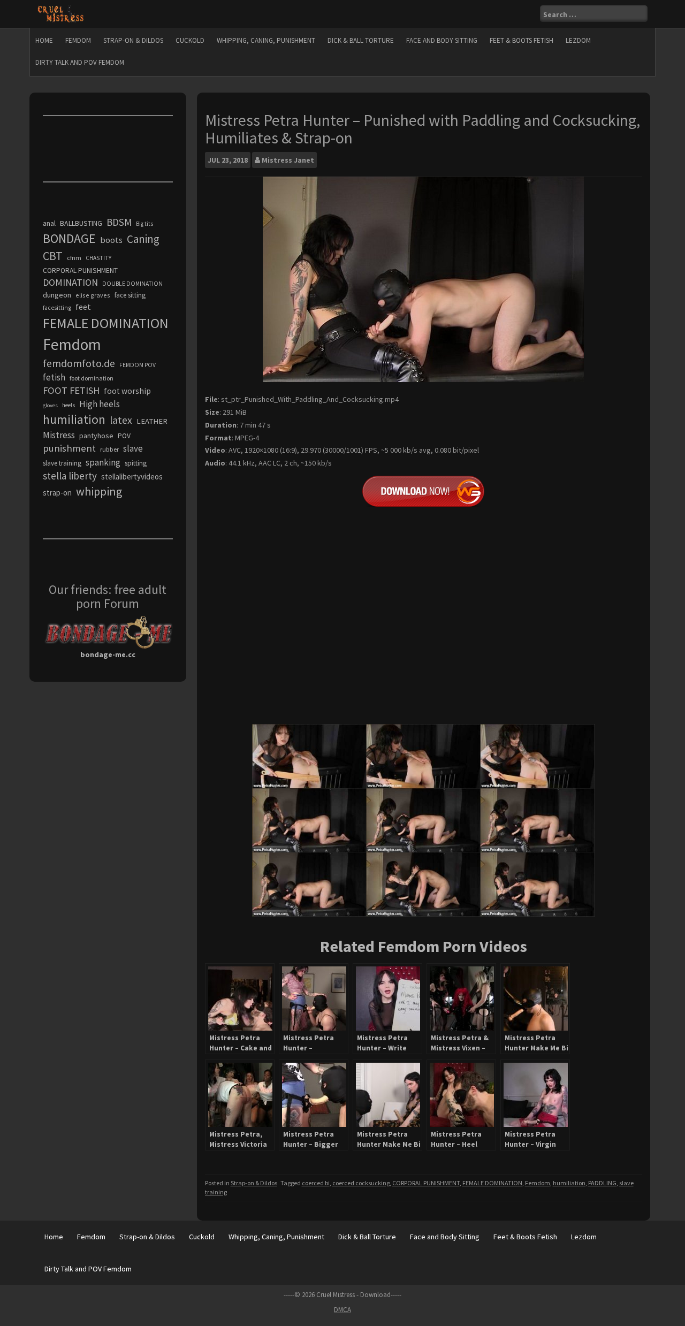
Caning (143, 239)
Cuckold (190, 40)
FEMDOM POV (137, 365)
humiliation (569, 1183)
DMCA (342, 1309)
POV (124, 435)
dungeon (57, 295)
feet (83, 306)
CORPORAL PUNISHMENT (426, 1183)
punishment (69, 448)
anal (49, 223)
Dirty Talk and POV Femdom (79, 62)
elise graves (92, 295)
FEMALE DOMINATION (492, 1183)
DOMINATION (70, 282)
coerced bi (316, 1183)
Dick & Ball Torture (361, 40)
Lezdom (578, 40)
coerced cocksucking (361, 1183)
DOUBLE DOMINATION (132, 283)
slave (133, 448)
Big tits (144, 223)
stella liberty (70, 475)
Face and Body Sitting (441, 40)
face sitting (130, 295)
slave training (62, 463)
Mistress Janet (288, 160)
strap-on (57, 492)
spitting (136, 463)
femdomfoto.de (79, 363)
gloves (50, 405)
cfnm (74, 258)
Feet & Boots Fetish (521, 40)
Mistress (59, 435)
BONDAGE (69, 238)
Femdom (78, 40)
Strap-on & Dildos (133, 40)
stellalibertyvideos (132, 476)
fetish (54, 377)
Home (44, 40)
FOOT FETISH (71, 390)
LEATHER (152, 421)
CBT (53, 255)
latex (121, 420)
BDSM (119, 222)
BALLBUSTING (81, 223)
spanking (103, 462)
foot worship (127, 391)
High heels (99, 404)
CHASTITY (98, 258)
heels (68, 405)
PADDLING (602, 1183)
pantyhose (96, 435)
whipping (99, 491)
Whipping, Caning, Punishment (266, 40)
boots (111, 239)
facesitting (57, 307)
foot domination (91, 378)
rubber (109, 449)
